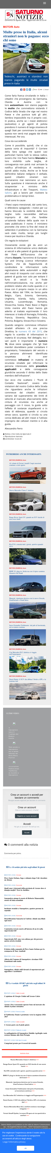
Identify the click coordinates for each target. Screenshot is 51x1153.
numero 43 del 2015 (30, 331)
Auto (16, 26)
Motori (8, 26)
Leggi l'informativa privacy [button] (14, 1142)
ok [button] (26, 1148)
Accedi (26, 832)
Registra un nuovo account (27, 816)
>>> (37, 1060)
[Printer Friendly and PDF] (40, 89)
